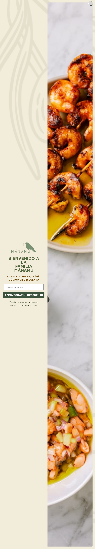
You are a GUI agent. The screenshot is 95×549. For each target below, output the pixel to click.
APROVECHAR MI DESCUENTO (23, 295)
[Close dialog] (91, 3)
